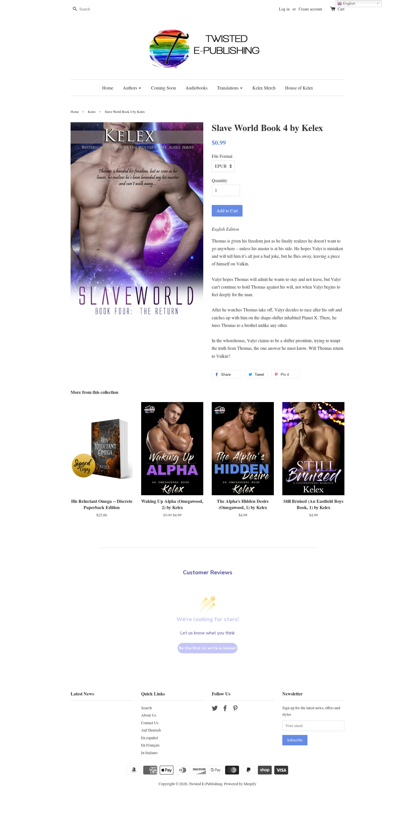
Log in (284, 9)
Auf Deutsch (151, 730)
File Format (222, 156)
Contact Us (149, 722)
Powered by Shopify (240, 783)
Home (107, 88)
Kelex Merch (264, 88)
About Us (148, 715)
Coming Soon (163, 88)
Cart (341, 9)
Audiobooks (196, 88)
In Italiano (149, 752)
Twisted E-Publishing (205, 783)
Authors (130, 88)
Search (146, 707)
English (348, 3)
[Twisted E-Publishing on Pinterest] (235, 709)
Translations (228, 88)
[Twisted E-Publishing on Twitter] (215, 709)
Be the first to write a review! (207, 648)
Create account (310, 9)
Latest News (82, 693)
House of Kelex (299, 88)
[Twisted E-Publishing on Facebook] (225, 709)
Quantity (219, 180)
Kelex (92, 111)
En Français (150, 745)
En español (149, 737)
